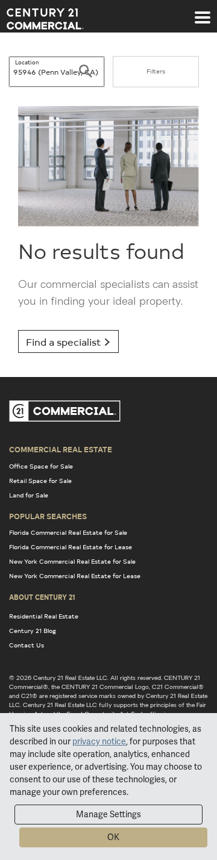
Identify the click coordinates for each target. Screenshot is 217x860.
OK (113, 837)
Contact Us (26, 645)
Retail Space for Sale (40, 480)
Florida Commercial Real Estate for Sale (68, 532)
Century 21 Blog (32, 630)
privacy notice (99, 741)
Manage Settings (108, 814)
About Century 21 (42, 597)
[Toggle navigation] (202, 11)
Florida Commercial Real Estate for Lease (70, 547)
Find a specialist (65, 341)
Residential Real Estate (43, 616)
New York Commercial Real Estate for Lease (74, 576)
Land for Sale (28, 495)
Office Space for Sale (41, 466)
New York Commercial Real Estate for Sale (72, 561)
